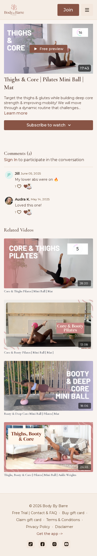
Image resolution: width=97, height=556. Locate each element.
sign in (10, 159)
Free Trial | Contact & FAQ (34, 513)
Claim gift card (28, 520)
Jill (17, 173)
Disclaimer (64, 527)
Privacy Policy (38, 527)
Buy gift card (73, 513)
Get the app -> (50, 533)
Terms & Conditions (63, 520)
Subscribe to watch (46, 125)
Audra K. (22, 199)
